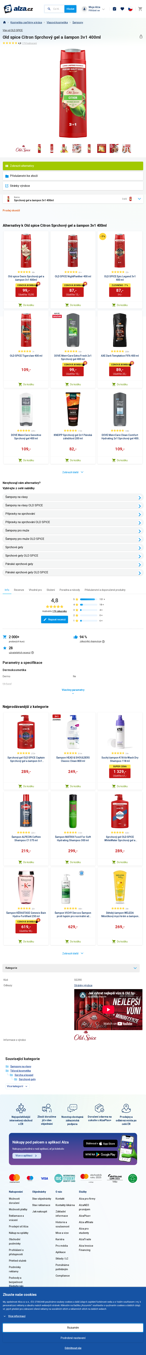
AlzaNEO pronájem (84, 1207)
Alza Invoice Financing (86, 1247)
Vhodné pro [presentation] (35, 589)
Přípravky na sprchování (20, 513)
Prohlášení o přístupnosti (16, 1252)
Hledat (70, 8)
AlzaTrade (85, 1239)
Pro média (62, 1245)
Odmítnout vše (73, 1348)
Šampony (77, 22)
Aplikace (61, 1252)
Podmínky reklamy (15, 1269)
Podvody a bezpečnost (15, 1280)
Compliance (63, 1275)
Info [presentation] (7, 589)
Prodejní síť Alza (18, 1226)
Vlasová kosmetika (57, 22)
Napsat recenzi (57, 619)
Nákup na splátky (18, 1232)
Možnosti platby (18, 1209)
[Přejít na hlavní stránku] (18, 8)
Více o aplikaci (23, 1155)
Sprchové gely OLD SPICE (21, 555)
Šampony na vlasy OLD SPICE (24, 505)
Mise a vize (62, 1232)
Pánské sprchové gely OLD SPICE (26, 572)
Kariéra (60, 1239)
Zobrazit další (70, 472)
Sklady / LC (62, 1258)
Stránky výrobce (20, 185)
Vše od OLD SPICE (13, 30)
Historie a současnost (62, 1224)
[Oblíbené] (122, 9)
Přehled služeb (17, 1260)
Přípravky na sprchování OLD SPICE (27, 522)
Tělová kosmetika (20, 1070)
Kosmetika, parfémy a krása (26, 22)
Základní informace (62, 1213)
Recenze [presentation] (19, 589)
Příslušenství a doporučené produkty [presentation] (105, 589)
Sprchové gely (14, 547)
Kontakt (60, 1198)
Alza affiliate (86, 1222)
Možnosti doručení (14, 1200)
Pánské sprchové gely (19, 564)
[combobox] (54, 9)
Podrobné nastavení (73, 1338)
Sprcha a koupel (24, 1075)
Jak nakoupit (39, 1211)
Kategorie (11, 967)
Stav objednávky (41, 1198)
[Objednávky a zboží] (114, 9)
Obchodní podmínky (14, 1241)
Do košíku (28, 305)
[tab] (7, 590)
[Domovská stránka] (4, 22)
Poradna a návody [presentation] (70, 589)
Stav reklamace (41, 1205)
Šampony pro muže (17, 530)
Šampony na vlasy (16, 497)
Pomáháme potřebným (62, 1267)
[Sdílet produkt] (141, 36)
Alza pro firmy (87, 1198)
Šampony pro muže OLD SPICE (24, 539)
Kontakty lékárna (65, 1205)
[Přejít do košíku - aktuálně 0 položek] (140, 9)
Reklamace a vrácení (16, 1218)
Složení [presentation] (51, 589)
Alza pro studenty (84, 1230)
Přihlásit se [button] (94, 10)
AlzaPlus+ (85, 1215)
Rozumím (73, 1327)
